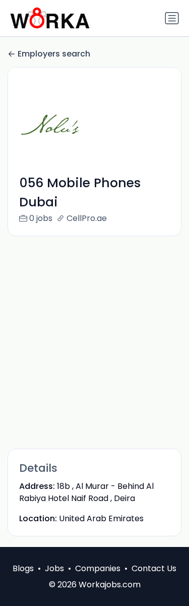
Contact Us (154, 568)
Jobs (54, 568)
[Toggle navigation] (171, 18)
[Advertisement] (94, 341)
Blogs (23, 568)
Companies (97, 568)
